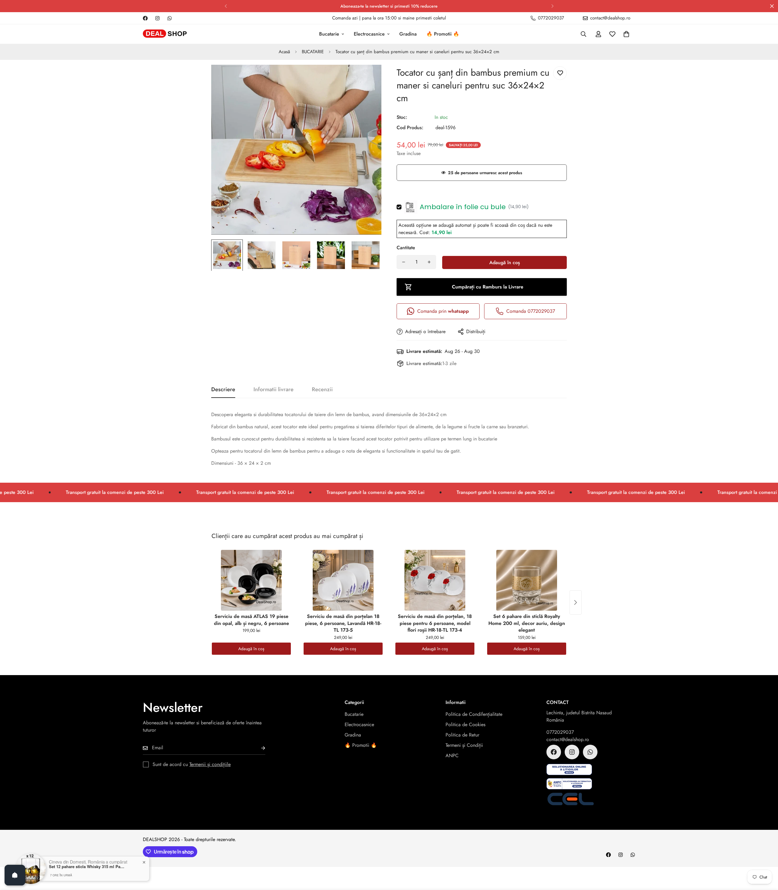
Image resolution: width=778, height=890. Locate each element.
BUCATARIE (313, 51)
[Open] (15, 875)
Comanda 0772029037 (530, 311)
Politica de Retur (462, 734)
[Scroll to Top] (766, 857)
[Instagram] (157, 18)
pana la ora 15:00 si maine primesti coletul (404, 18)
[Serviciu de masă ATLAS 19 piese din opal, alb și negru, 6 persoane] (251, 580)
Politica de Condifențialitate (474, 714)
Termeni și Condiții (464, 745)
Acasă (284, 51)
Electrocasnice (369, 33)
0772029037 (560, 732)
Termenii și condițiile (210, 764)
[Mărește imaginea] (368, 78)
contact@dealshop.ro (567, 739)
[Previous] (225, 6)
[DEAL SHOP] (165, 34)
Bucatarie (329, 33)
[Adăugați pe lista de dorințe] (560, 73)
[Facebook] (145, 18)
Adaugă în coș (251, 649)
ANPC (452, 755)
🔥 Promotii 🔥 (442, 33)
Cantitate (406, 247)
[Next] (552, 6)
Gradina (408, 33)
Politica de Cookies (465, 724)
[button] (626, 34)
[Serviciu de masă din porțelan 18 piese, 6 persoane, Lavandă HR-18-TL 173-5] (343, 580)
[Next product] (576, 602)
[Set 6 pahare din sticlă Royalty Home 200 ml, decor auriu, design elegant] (526, 580)
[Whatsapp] (169, 18)
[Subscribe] (258, 748)
